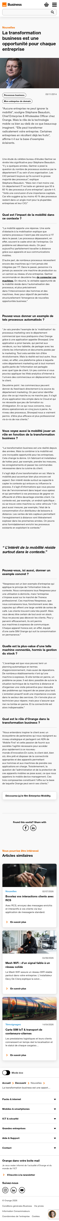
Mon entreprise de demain (17, 101)
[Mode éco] (6, 1072)
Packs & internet (11, 1099)
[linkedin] (14, 1190)
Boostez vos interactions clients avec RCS (29, 898)
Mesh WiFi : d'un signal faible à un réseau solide (27, 964)
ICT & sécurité (10, 1118)
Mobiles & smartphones (16, 1108)
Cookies (36, 1216)
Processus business (14, 95)
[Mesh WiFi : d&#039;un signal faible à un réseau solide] (29, 942)
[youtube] (22, 1190)
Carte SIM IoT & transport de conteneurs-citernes (23, 1031)
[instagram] (5, 1190)
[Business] (54, 4)
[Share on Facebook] (26, 828)
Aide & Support (11, 1138)
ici (19, 795)
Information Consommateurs (16, 1211)
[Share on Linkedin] (33, 828)
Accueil (6, 1082)
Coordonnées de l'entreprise (16, 1216)
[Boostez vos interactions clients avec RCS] (29, 875)
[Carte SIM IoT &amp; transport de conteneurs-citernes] (29, 1008)
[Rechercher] (52, 12)
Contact (6, 1147)
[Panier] (46, 4)
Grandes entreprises (14, 1128)
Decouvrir (20, 1082)
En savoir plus (18, 921)
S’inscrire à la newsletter (21, 1174)
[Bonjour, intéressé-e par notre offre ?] (52, 1214)
